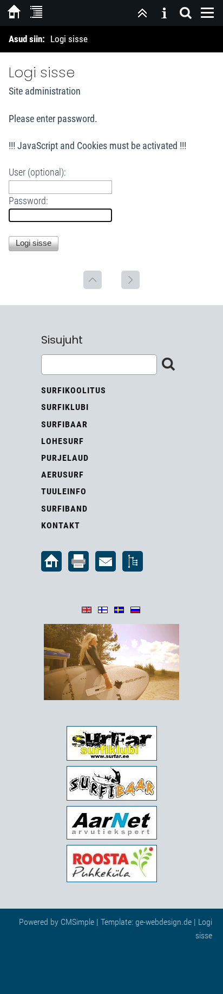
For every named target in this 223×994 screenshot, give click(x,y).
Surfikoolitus (73, 390)
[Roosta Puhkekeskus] (111, 863)
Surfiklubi (65, 407)
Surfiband (64, 508)
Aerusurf (62, 474)
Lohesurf (62, 441)
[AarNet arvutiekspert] (111, 822)
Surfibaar (64, 424)
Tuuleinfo (64, 491)
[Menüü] (207, 13)
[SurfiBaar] (111, 783)
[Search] (185, 13)
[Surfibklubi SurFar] (111, 743)
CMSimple (77, 922)
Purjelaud (65, 458)
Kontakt (60, 525)
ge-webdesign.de (163, 922)
